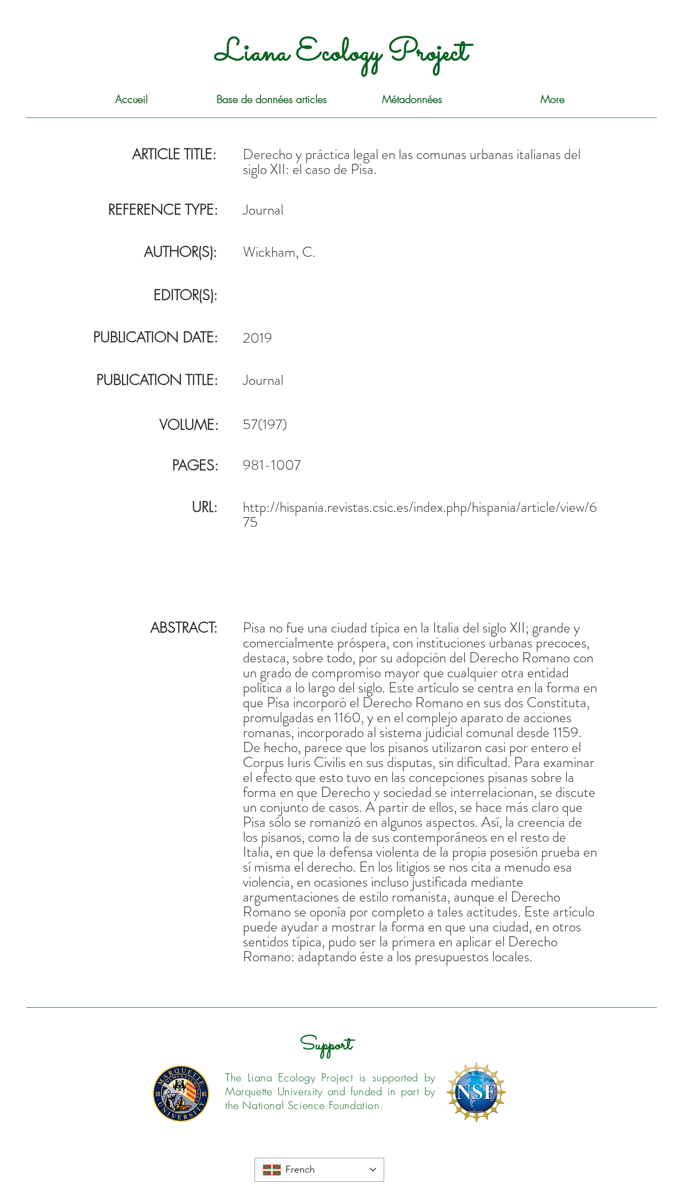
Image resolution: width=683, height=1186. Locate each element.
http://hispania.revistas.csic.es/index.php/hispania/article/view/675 (420, 514)
